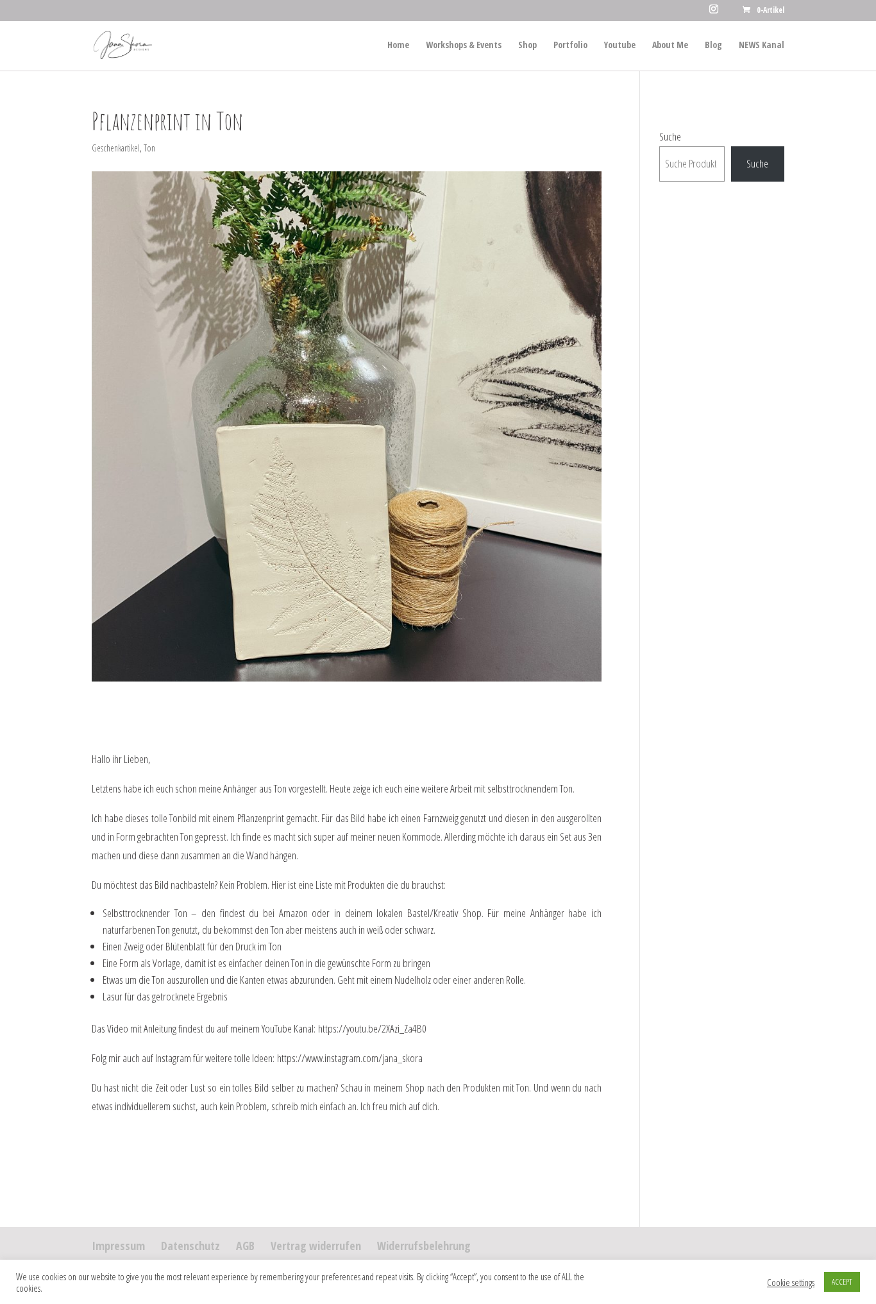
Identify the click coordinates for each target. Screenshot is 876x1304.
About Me (670, 45)
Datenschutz (190, 1245)
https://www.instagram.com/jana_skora (350, 1058)
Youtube (620, 45)
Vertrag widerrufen (316, 1245)
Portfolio (570, 45)
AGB (245, 1245)
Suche (670, 136)
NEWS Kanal (761, 45)
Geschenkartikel (116, 148)
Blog (713, 45)
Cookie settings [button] (790, 1282)
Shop (527, 45)
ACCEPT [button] (842, 1281)
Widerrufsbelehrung (424, 1245)
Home (398, 45)
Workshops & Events (463, 45)
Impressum (118, 1245)
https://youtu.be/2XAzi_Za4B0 (372, 1028)
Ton (149, 148)
